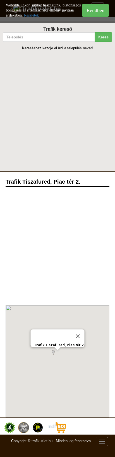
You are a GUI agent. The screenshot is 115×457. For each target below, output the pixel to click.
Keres (103, 37)
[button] (57, 356)
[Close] (77, 336)
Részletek (31, 15)
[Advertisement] (57, 111)
